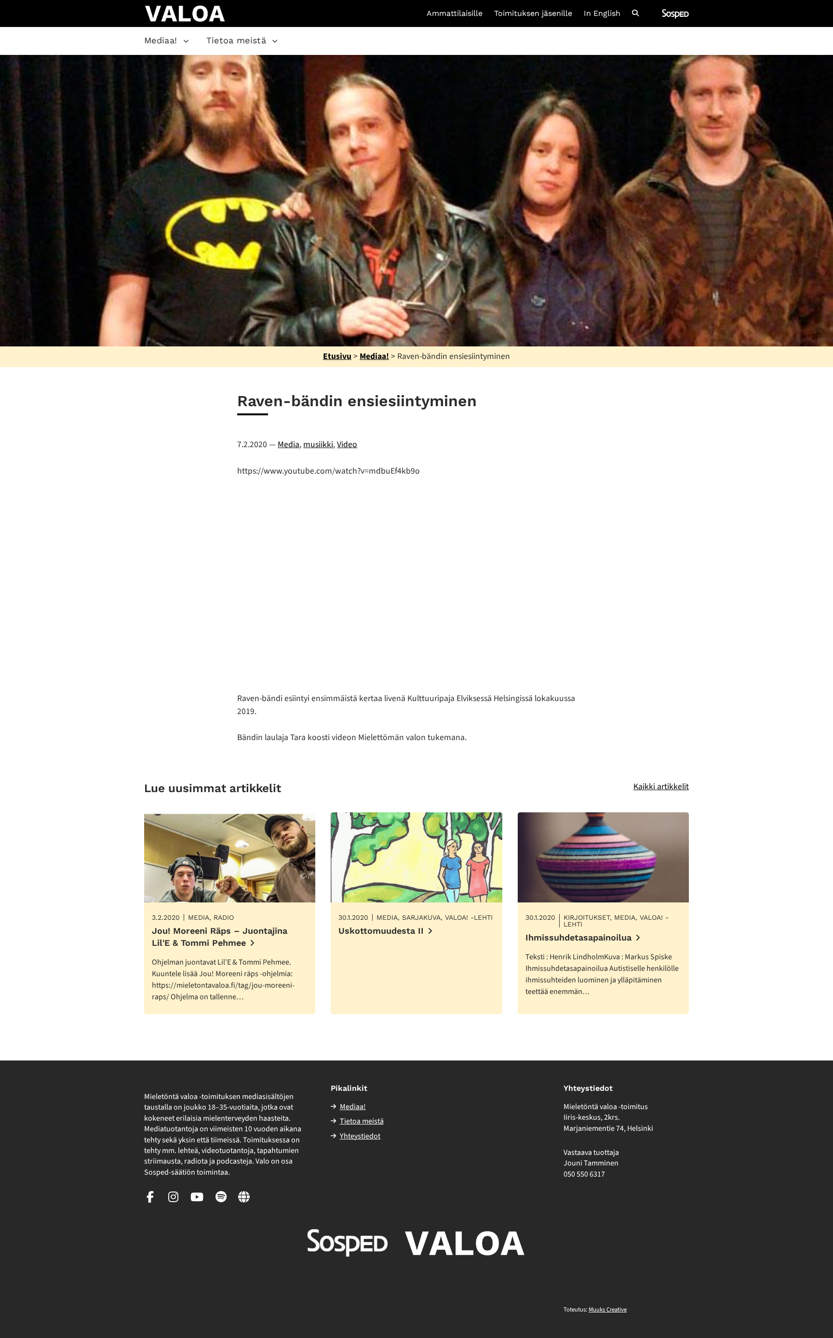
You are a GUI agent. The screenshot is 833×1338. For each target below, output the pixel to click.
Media (288, 444)
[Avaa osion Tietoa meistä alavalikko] (275, 41)
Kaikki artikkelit (661, 787)
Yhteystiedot (360, 1136)
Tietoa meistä (236, 40)
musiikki (318, 444)
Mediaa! (160, 40)
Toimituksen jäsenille (533, 13)
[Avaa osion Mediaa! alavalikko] (186, 41)
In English (602, 13)
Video (347, 444)
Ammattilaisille (455, 13)
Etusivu (337, 356)
